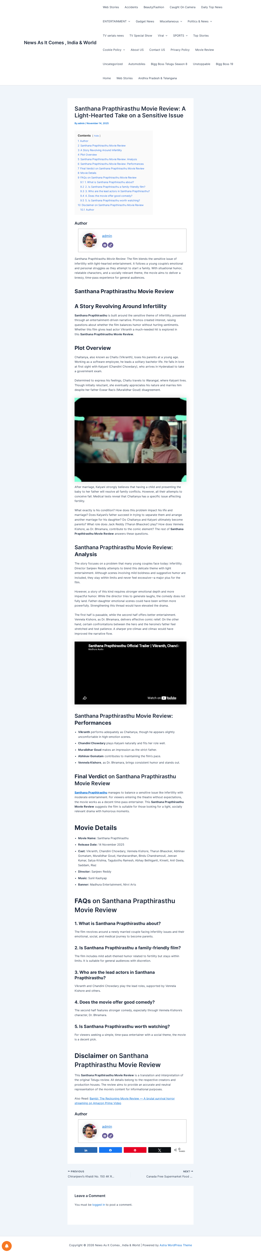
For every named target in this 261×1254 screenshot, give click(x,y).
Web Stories (111, 7)
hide (96, 264)
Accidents (131, 7)
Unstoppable (201, 64)
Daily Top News (211, 7)
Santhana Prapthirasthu (91, 920)
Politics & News (198, 21)
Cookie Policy (112, 49)
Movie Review (204, 49)
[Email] (104, 373)
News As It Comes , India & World (60, 42)
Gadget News (145, 21)
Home (107, 78)
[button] (128, 21)
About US (137, 49)
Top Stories (201, 35)
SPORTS (178, 35)
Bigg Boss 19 (224, 64)
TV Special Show (140, 35)
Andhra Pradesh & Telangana (157, 78)
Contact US (157, 49)
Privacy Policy (180, 49)
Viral (161, 35)
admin (107, 364)
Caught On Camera (182, 7)
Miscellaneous (169, 21)
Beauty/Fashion (154, 7)
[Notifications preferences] (7, 1246)
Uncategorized (113, 64)
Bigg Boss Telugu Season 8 (169, 64)
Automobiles (136, 64)
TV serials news (113, 35)
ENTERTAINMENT (115, 21)
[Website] (110, 373)
